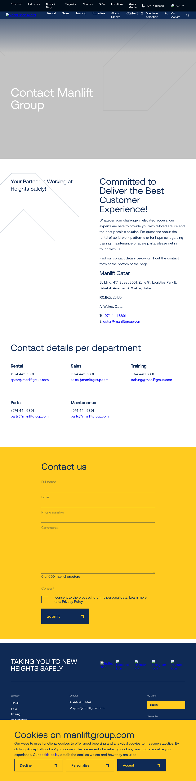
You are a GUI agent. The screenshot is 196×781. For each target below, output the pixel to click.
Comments (50, 528)
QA (178, 5)
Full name (48, 482)
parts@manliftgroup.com (30, 416)
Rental (51, 13)
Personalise (80, 765)
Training (81, 13)
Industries (34, 4)
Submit (53, 616)
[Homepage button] (23, 15)
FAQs (102, 4)
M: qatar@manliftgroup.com (87, 708)
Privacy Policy (72, 602)
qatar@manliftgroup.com (122, 321)
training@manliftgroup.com (151, 380)
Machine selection (152, 15)
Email (45, 497)
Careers (88, 4)
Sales (65, 13)
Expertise (16, 4)
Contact (132, 13)
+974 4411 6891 (155, 5)
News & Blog (51, 6)
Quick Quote (133, 6)
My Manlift (175, 15)
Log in (154, 704)
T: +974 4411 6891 (80, 702)
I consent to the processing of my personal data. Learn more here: (100, 599)
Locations (117, 4)
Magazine (71, 4)
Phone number (52, 512)
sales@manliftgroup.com (90, 380)
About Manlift (115, 15)
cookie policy (49, 755)
